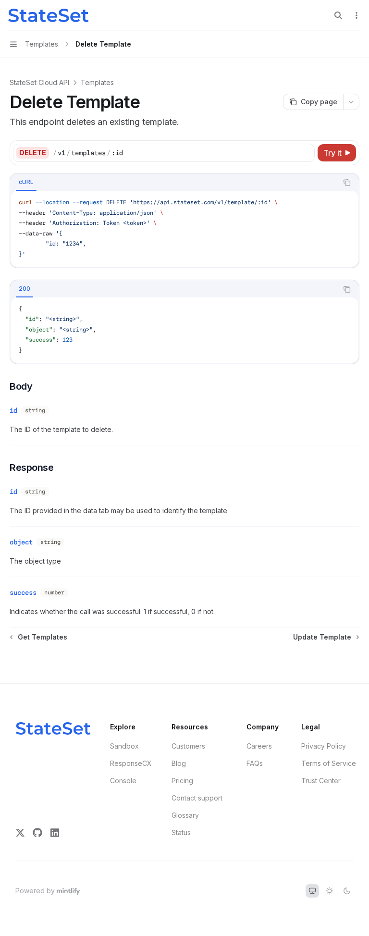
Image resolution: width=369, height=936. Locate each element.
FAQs (254, 763)
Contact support (197, 798)
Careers (259, 746)
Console (123, 780)
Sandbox (124, 746)
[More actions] (356, 15)
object (21, 542)
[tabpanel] (184, 229)
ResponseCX (131, 763)
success (23, 592)
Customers (188, 746)
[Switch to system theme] (312, 891)
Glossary (185, 815)
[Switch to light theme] (329, 891)
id (13, 410)
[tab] (26, 182)
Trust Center (321, 780)
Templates (97, 82)
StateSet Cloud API (39, 82)
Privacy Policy (323, 746)
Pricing (182, 780)
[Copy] (305, 153)
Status (181, 832)
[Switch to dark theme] (347, 891)
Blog (179, 763)
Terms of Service (328, 763)
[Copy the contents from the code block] (347, 182)
